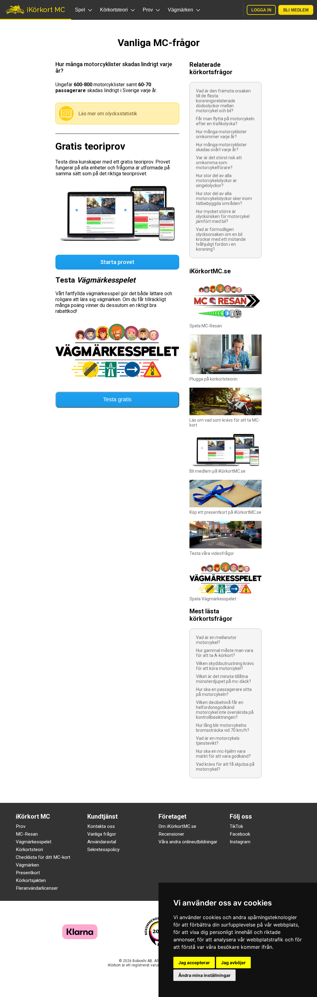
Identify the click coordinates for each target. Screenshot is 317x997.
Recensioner (171, 834)
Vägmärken (27, 865)
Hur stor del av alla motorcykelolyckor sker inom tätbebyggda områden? (224, 198)
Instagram (240, 842)
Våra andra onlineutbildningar (187, 842)
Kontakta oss (101, 826)
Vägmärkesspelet (33, 842)
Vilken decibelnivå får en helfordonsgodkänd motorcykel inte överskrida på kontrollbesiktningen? (225, 710)
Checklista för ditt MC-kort (43, 857)
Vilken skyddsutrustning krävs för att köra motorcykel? (225, 666)
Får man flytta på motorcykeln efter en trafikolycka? (225, 121)
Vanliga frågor (101, 834)
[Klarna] (80, 937)
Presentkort (28, 873)
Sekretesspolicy (103, 849)
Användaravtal (101, 842)
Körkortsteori (29, 849)
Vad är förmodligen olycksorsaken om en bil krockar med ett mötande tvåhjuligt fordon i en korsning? (221, 239)
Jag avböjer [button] (233, 962)
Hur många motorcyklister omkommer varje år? (221, 134)
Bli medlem (296, 10)
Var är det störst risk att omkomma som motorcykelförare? (219, 162)
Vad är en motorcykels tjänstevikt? (218, 741)
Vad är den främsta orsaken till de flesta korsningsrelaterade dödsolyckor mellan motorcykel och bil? (223, 100)
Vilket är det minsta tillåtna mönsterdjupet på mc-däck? (223, 679)
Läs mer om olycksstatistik (107, 114)
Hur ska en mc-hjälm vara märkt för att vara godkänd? (223, 754)
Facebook (240, 834)
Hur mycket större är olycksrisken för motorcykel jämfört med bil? (223, 216)
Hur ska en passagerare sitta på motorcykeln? (224, 692)
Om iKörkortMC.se (177, 826)
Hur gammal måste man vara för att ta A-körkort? (224, 653)
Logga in (261, 10)
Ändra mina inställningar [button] (204, 975)
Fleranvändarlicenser (37, 888)
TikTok (236, 826)
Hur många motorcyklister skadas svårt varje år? (221, 147)
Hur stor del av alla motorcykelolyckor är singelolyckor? (216, 180)
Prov (20, 826)
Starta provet (117, 262)
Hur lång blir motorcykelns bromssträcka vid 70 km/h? (222, 728)
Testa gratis (117, 399)
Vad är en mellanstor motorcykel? (216, 640)
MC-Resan (27, 834)
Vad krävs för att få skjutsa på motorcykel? (225, 767)
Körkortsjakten (31, 880)
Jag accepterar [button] (194, 962)
